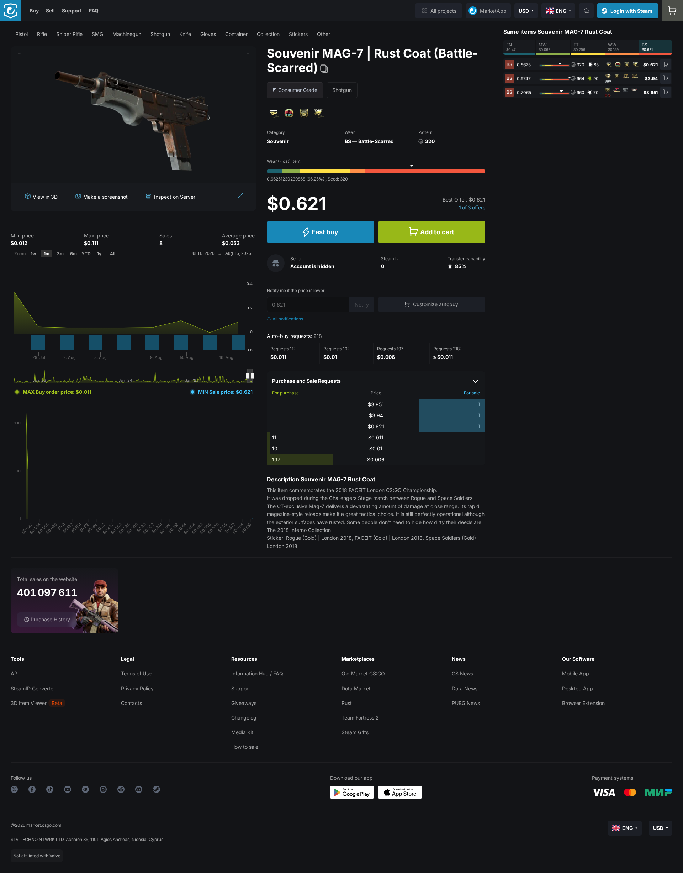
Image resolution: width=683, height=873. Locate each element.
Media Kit (242, 732)
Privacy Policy (137, 688)
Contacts (131, 703)
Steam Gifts (355, 732)
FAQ (94, 10)
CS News (462, 673)
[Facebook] (32, 790)
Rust (347, 703)
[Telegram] (85, 790)
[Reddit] (121, 790)
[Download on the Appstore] (400, 792)
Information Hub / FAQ (257, 673)
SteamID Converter (33, 688)
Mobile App (575, 673)
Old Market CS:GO (363, 673)
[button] (21, 34)
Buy (34, 10)
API (15, 673)
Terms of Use (136, 673)
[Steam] (156, 790)
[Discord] (138, 790)
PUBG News (466, 703)
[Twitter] (14, 790)
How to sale (244, 747)
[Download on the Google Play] (352, 792)
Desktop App (577, 688)
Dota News (464, 688)
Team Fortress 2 (360, 718)
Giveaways (243, 703)
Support (72, 10)
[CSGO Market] (10, 10)
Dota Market (356, 688)
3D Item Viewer (29, 703)
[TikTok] (49, 790)
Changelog (243, 718)
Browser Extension (583, 703)
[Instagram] (103, 790)
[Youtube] (67, 790)
